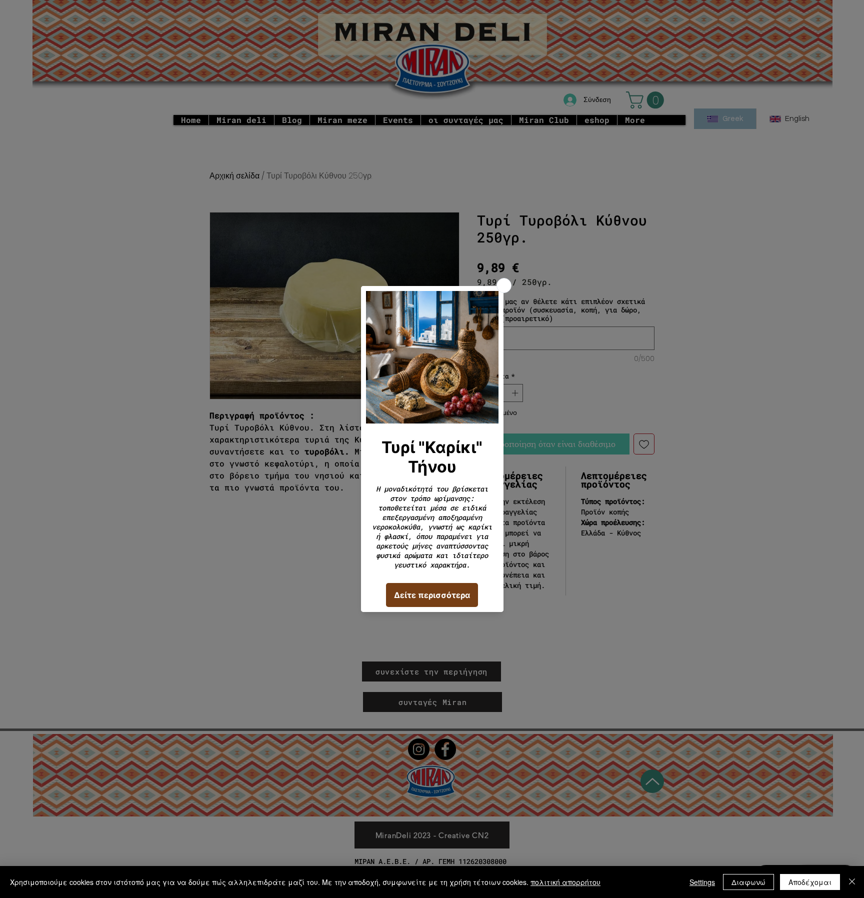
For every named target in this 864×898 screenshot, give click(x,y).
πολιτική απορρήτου (565, 882)
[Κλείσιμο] (852, 882)
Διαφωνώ (749, 882)
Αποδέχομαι (810, 882)
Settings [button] (702, 882)
